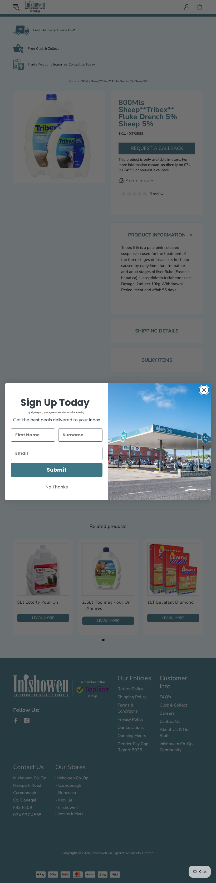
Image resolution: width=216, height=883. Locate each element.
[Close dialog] (204, 390)
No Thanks (57, 487)
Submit (57, 469)
